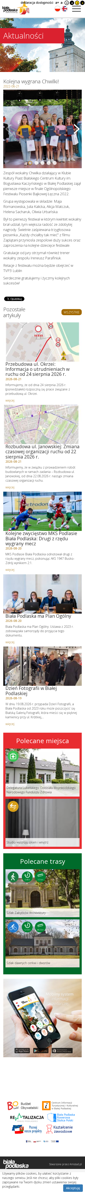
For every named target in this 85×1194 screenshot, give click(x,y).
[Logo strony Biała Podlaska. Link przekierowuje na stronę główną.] (15, 7)
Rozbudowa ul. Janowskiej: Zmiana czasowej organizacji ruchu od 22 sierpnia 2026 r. (42, 451)
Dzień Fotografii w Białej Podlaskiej (31, 690)
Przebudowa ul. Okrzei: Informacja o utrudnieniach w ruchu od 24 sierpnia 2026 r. (37, 369)
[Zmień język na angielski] (64, 8)
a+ (56, 2)
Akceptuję (73, 1188)
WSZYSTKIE (72, 312)
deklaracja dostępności (37, 2)
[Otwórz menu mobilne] (76, 8)
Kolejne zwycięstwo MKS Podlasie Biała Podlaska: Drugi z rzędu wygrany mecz (41, 538)
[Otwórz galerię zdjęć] (42, 129)
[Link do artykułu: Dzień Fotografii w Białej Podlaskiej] (42, 666)
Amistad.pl (76, 1164)
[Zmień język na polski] (57, 8)
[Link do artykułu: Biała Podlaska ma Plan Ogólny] (42, 594)
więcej (9, 400)
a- (62, 2)
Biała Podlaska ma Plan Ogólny (38, 616)
